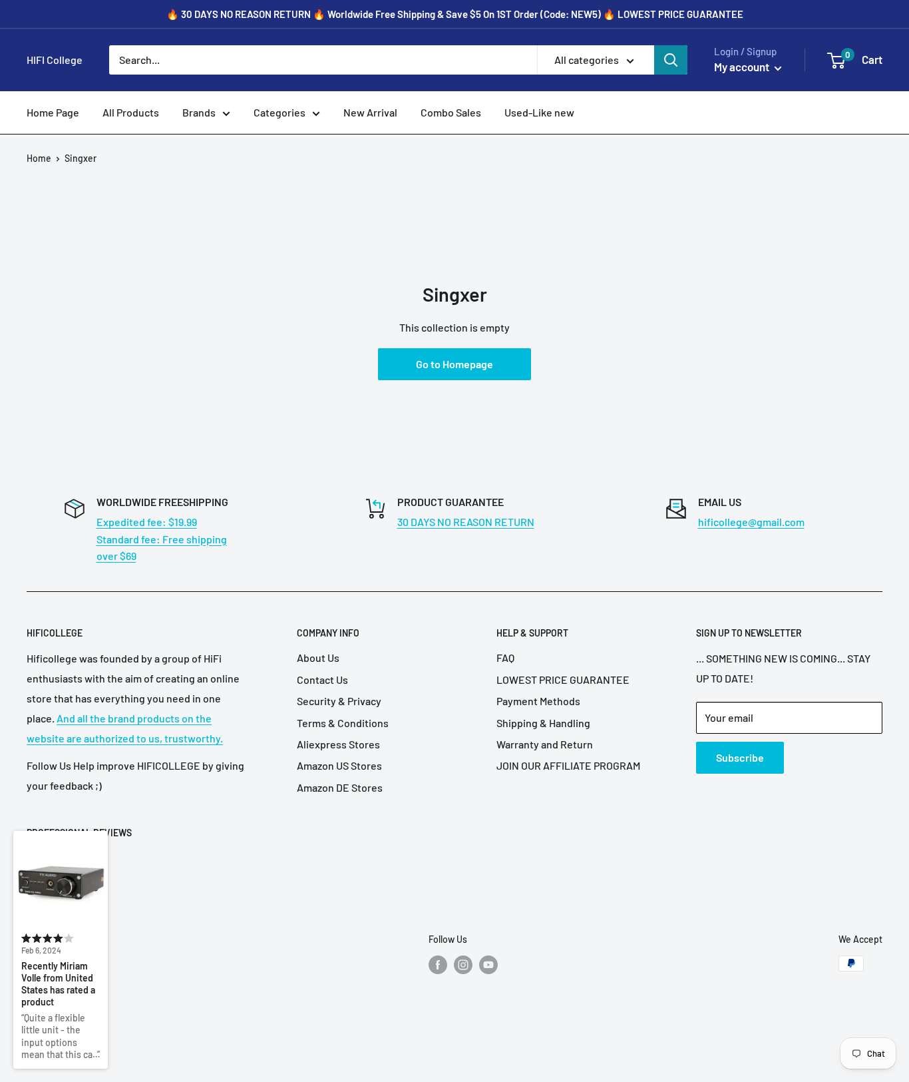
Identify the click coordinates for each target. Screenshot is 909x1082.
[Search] (670, 60)
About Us (318, 657)
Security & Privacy (339, 700)
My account (742, 66)
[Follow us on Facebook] (438, 964)
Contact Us (322, 679)
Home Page (53, 112)
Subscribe (740, 757)
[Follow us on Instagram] (463, 964)
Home (39, 158)
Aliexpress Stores (338, 744)
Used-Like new (539, 112)
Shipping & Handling (543, 722)
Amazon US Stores (339, 765)
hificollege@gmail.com (751, 521)
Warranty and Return (544, 744)
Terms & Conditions (343, 722)
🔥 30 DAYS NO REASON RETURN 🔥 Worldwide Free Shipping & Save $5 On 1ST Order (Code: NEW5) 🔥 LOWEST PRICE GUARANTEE (454, 14)
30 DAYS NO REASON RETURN (465, 521)
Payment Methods (538, 700)
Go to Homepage (454, 364)
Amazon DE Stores (340, 787)
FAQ (505, 657)
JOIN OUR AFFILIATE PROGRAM (568, 765)
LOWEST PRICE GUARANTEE (563, 679)
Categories (279, 112)
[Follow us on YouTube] (488, 964)
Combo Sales (451, 112)
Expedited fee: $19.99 (146, 521)
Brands (199, 112)
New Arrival (370, 112)
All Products (130, 112)
